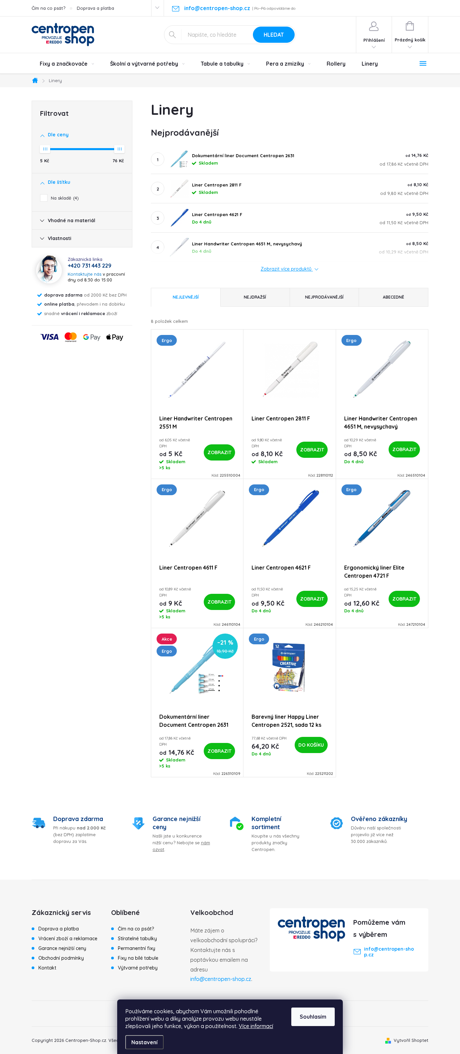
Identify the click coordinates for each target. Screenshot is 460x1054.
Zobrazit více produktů (287, 269)
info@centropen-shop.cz (220, 979)
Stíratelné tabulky (137, 938)
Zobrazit (219, 452)
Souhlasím (313, 1016)
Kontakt (47, 968)
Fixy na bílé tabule (138, 958)
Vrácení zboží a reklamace (67, 938)
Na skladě (64, 198)
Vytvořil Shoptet (411, 1040)
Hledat (274, 34)
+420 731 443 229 (89, 265)
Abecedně (393, 297)
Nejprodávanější (324, 297)
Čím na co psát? (48, 8)
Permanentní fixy (136, 948)
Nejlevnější (186, 297)
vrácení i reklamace (83, 313)
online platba (59, 304)
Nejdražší (255, 297)
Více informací (256, 1026)
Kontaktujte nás (84, 274)
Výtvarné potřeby (138, 968)
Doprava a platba (95, 8)
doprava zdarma (63, 295)
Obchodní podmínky (61, 958)
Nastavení (144, 1042)
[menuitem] (67, 63)
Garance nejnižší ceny (62, 948)
